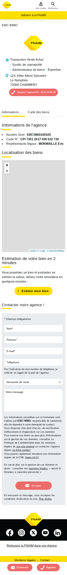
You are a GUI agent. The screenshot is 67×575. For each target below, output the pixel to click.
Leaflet (33, 250)
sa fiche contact (21, 450)
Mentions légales (25, 560)
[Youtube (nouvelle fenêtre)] (45, 533)
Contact (45, 560)
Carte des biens (38, 112)
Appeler (51, 567)
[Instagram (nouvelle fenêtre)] (21, 533)
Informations (10, 112)
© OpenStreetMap (55, 250)
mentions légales (38, 468)
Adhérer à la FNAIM (33, 15)
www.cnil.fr (32, 457)
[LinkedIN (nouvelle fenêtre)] (57, 533)
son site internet (25, 446)
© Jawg (41, 250)
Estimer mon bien (35, 291)
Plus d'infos (45, 498)
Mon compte (41, 8)
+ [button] (7, 165)
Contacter (23, 567)
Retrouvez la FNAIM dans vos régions (32, 545)
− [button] (7, 171)
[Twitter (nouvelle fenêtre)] (33, 533)
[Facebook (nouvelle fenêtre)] (9, 533)
